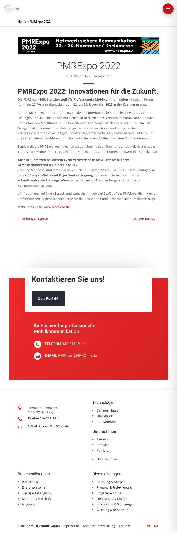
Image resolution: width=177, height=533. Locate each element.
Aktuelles (103, 439)
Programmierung (109, 493)
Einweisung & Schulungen (115, 504)
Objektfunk (105, 416)
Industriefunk (106, 421)
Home (22, 21)
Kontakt (102, 445)
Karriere (103, 450)
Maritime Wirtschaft (36, 499)
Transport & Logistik (36, 493)
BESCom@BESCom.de (77, 355)
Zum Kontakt (48, 298)
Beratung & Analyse (111, 482)
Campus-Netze (107, 410)
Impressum (71, 526)
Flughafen (29, 504)
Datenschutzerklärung (99, 526)
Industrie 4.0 (31, 482)
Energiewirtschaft (34, 487)
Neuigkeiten (102, 76)
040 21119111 (74, 344)
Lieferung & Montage (112, 499)
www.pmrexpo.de (57, 207)
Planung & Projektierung (114, 487)
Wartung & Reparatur (112, 510)
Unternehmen (107, 459)
